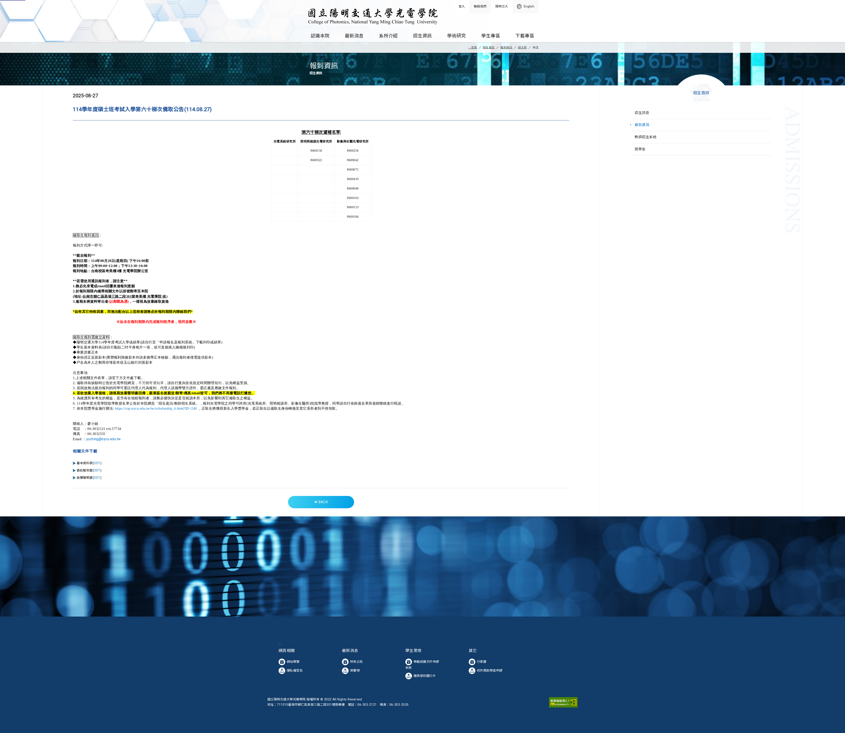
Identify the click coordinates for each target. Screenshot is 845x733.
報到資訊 (506, 47)
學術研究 (456, 36)
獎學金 (640, 149)
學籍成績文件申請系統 (422, 664)
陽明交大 (501, 6)
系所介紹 (388, 36)
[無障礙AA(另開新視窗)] (563, 702)
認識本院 (320, 36)
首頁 (474, 47)
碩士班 (522, 47)
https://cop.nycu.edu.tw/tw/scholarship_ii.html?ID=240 (156, 408)
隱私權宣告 (295, 670)
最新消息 (354, 36)
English (529, 6)
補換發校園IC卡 (424, 676)
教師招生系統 (645, 137)
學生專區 (490, 36)
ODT (97, 463)
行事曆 (481, 661)
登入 (462, 6)
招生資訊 (422, 36)
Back (323, 502)
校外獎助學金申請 (489, 670)
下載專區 (524, 36)
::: (1, 3)
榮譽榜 (355, 670)
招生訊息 (642, 113)
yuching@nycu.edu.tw (103, 439)
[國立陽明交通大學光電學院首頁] (372, 15)
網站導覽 (293, 661)
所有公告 (356, 661)
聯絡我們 (480, 6)
